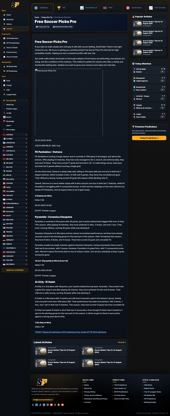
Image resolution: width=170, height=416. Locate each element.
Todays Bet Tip (46, 17)
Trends (7, 85)
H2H (6, 90)
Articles (7, 29)
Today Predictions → (149, 138)
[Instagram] (47, 404)
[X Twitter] (32, 404)
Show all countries (15, 270)
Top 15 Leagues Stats (152, 392)
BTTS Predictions (11, 43)
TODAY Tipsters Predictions (48, 332)
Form (6, 81)
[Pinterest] (62, 404)
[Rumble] (58, 404)
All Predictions (99, 332)
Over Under (81, 332)
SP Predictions (10, 71)
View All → (122, 342)
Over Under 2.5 (120, 388)
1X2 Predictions (10, 38)
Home (7, 15)
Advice (7, 24)
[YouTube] (51, 404)
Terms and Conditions (93, 395)
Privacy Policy (89, 392)
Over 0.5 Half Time (121, 399)
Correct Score (10, 52)
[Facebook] (44, 404)
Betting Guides (150, 402)
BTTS (90, 332)
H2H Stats (148, 385)
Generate (8, 19)
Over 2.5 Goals (10, 47)
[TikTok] (40, 404)
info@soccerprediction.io (43, 400)
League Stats (9, 94)
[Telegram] (36, 404)
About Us (88, 388)
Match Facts (149, 388)
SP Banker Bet (10, 66)
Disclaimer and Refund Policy (95, 399)
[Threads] (55, 404)
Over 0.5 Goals (10, 57)
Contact (87, 402)
